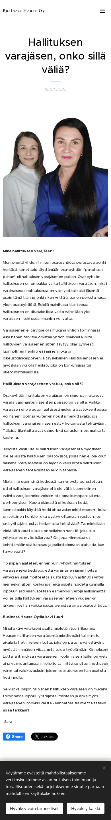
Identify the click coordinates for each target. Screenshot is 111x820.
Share (17, 736)
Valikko (102, 10)
